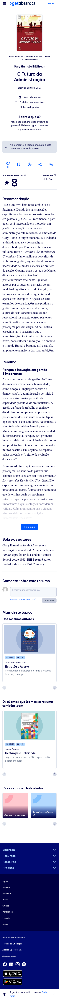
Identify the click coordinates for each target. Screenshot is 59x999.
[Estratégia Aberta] (29, 639)
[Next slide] (55, 688)
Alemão (6, 887)
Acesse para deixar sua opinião (23, 599)
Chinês (5, 906)
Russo (5, 899)
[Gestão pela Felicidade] (29, 725)
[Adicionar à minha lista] (29, 164)
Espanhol (6, 893)
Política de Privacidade (13, 937)
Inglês (5, 881)
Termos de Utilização (12, 944)
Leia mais (29, 526)
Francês (6, 918)
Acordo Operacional (11, 950)
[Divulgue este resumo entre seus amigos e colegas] (40, 164)
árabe (5, 924)
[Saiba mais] (24, 175)
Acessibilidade (9, 956)
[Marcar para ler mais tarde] (19, 164)
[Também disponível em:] (51, 164)
